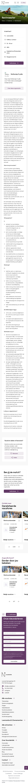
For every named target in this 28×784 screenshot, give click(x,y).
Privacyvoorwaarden (20, 771)
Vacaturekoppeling (7, 716)
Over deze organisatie (14, 88)
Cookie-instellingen (18, 773)
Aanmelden (14, 661)
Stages (4, 705)
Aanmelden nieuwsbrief (8, 765)
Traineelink (4, 732)
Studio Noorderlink (7, 749)
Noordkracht (5, 734)
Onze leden (5, 743)
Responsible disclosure (14, 778)
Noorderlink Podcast (7, 754)
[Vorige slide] (9, 546)
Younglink (4, 730)
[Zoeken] (15, 2)
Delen (15, 457)
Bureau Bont (17, 780)
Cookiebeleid (8, 773)
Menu (24, 2)
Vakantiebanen (6, 707)
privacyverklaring (10, 656)
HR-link (4, 728)
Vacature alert (5, 714)
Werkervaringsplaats (7, 703)
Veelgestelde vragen (7, 763)
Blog (3, 752)
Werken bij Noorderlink (8, 756)
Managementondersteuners (9, 736)
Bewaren (15, 453)
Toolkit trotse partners (8, 747)
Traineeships (5, 701)
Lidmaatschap (5, 745)
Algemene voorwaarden (14, 775)
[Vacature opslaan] (19, 521)
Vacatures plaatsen (7, 710)
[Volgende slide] (18, 546)
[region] (14, 526)
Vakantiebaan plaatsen (8, 712)
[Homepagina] (5, 3)
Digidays (10, 780)
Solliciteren (13, 63)
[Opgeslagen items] (18, 2)
